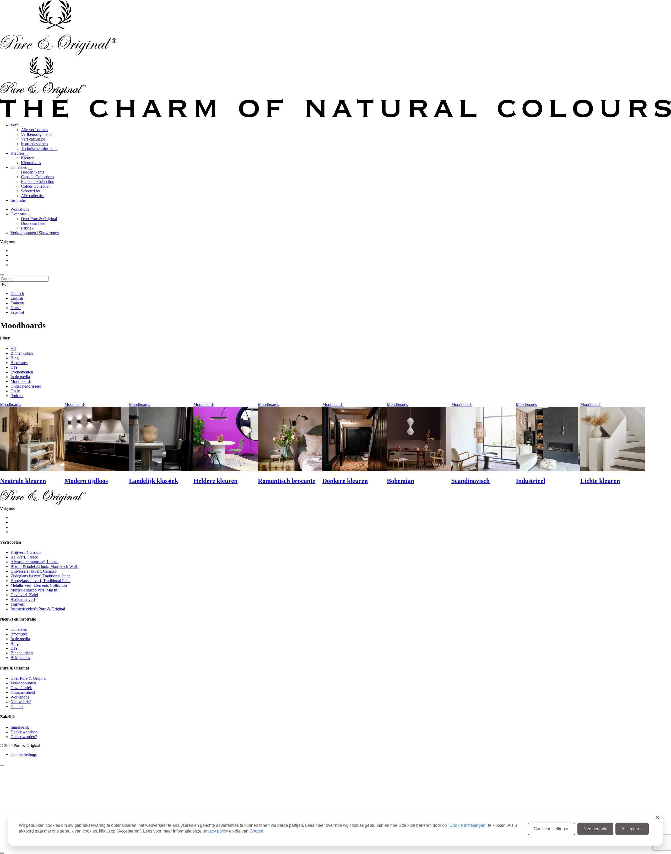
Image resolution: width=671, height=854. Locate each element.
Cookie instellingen (467, 825)
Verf (14, 125)
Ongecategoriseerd (25, 386)
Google (256, 831)
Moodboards (20, 381)
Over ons (18, 214)
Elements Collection (37, 181)
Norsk (15, 307)
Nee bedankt (595, 829)
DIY (14, 367)
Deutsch (17, 293)
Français (17, 303)
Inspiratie (18, 200)
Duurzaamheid (33, 223)
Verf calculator (33, 139)
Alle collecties (32, 195)
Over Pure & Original (39, 218)
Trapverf (17, 604)
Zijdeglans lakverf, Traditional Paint (40, 576)
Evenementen (21, 372)
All (13, 348)
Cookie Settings (23, 754)
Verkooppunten (23, 683)
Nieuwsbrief (20, 702)
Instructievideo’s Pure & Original (37, 609)
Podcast (16, 395)
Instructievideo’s (34, 144)
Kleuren (17, 153)
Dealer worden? (23, 736)
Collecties (18, 167)
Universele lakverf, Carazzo (33, 571)
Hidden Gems (32, 172)
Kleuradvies (31, 162)
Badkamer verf (22, 599)
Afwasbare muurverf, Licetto (34, 562)
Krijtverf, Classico (25, 552)
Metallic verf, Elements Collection (38, 585)
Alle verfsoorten (34, 129)
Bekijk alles (20, 657)
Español (17, 312)
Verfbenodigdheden (37, 134)
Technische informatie (39, 148)
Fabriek (27, 228)
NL (4, 284)
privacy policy (215, 831)
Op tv (15, 391)
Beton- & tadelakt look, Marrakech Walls (44, 566)
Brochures (19, 362)
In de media (20, 377)
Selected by (30, 191)
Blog (14, 358)
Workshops (19, 209)
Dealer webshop (23, 732)
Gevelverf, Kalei (24, 595)
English (16, 298)
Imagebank (19, 727)
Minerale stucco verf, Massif (33, 590)
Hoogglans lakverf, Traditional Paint (40, 580)
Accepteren (632, 829)
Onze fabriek (21, 687)
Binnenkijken (21, 353)
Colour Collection (36, 186)
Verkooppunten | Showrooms (34, 233)
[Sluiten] (2, 765)
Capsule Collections (37, 177)
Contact (16, 706)
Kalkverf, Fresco (24, 557)
